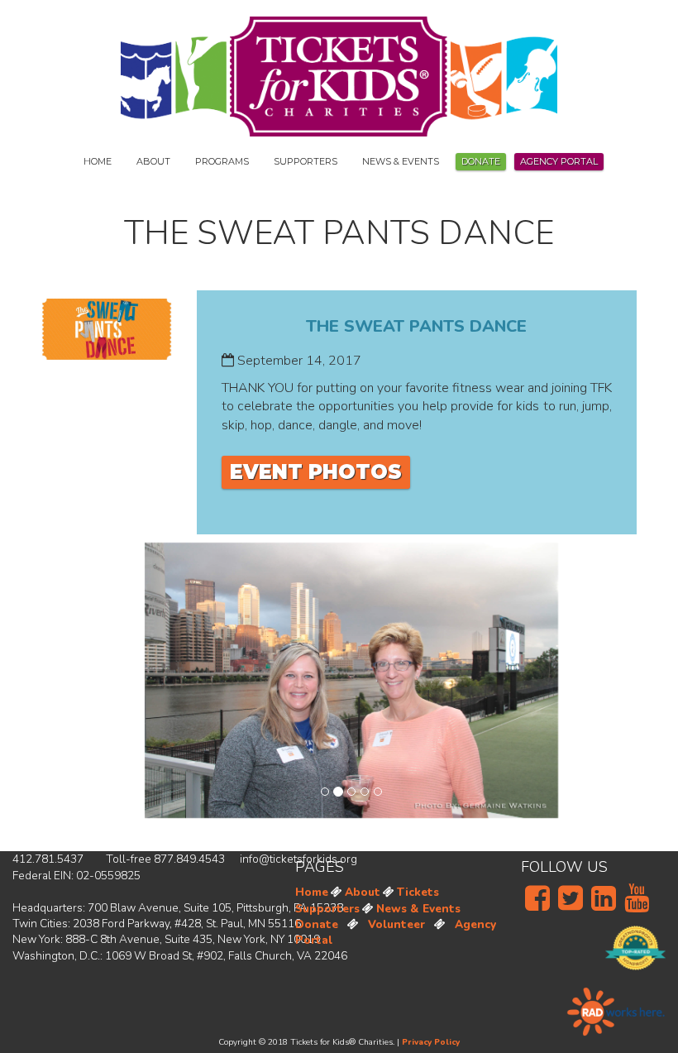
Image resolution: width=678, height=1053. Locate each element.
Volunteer (396, 924)
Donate (480, 161)
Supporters (327, 909)
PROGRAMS (222, 161)
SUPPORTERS (305, 161)
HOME (98, 161)
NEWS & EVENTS (400, 161)
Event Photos (316, 472)
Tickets (418, 892)
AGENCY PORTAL (559, 161)
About (362, 892)
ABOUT (153, 161)
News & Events (418, 909)
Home (311, 892)
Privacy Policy (431, 1042)
